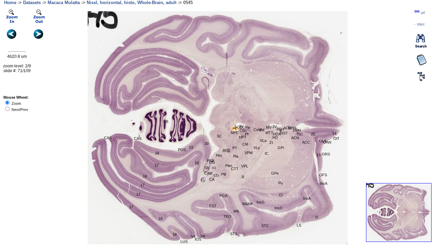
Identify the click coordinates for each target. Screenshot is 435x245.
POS (182, 150)
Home (10, 2)
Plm (219, 155)
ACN (295, 138)
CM (245, 144)
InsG (261, 202)
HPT (242, 137)
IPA (236, 211)
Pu (280, 183)
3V (241, 126)
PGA (223, 196)
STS (233, 234)
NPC (235, 133)
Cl (280, 195)
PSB (210, 161)
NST (284, 133)
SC (219, 136)
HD (275, 137)
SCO (238, 127)
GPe (275, 173)
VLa (263, 140)
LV (203, 181)
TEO (227, 216)
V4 (203, 236)
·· (419, 24)
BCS (226, 150)
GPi (281, 148)
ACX (287, 128)
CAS (107, 138)
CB (165, 121)
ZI (271, 143)
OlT (336, 138)
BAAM (247, 204)
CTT (235, 169)
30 (207, 144)
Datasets (32, 2)
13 (318, 155)
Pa (247, 127)
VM (261, 130)
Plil (223, 174)
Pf (246, 134)
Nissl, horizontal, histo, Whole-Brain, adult (131, 2)
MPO (292, 128)
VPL (244, 166)
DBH (297, 130)
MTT (269, 133)
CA (211, 179)
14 (334, 133)
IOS (198, 239)
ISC (300, 134)
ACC (306, 142)
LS (299, 225)
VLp (257, 148)
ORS (326, 154)
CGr (243, 130)
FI (214, 168)
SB (206, 168)
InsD (278, 208)
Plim (228, 166)
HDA (277, 134)
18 (157, 153)
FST (212, 206)
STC (265, 226)
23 (191, 147)
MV (269, 127)
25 (313, 134)
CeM (257, 130)
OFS (323, 175)
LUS (184, 242)
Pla (235, 156)
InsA (307, 198)
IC (266, 153)
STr (216, 176)
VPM (249, 153)
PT (234, 148)
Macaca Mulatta (64, 2)
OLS (323, 141)
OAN (327, 142)
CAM (208, 173)
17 (131, 207)
